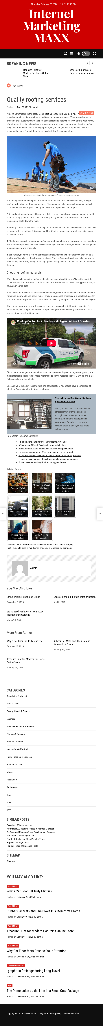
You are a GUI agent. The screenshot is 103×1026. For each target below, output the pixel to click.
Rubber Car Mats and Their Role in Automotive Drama (72, 642)
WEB (9, 810)
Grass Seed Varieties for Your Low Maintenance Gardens (25, 613)
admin (36, 107)
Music (9, 772)
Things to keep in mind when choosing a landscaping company (48, 459)
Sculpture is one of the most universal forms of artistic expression (50, 455)
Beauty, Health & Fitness (18, 711)
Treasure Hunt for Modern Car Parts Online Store (36, 73)
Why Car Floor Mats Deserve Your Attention (82, 71)
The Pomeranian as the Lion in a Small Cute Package (43, 991)
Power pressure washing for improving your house (42, 462)
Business (11, 719)
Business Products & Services (21, 726)
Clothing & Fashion (16, 734)
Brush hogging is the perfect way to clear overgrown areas (46, 448)
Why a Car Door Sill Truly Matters (24, 641)
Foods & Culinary (15, 741)
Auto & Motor (13, 703)
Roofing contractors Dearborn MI (60, 114)
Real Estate (12, 779)
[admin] (20, 568)
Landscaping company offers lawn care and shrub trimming (47, 452)
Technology (12, 787)
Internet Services (14, 764)
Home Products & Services (19, 757)
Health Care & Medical (17, 749)
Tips (9, 795)
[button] (92, 63)
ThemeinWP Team (71, 1013)
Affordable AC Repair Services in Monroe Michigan (42, 445)
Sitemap (11, 861)
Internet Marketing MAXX (51, 25)
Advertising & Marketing (18, 696)
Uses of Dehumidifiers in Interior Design (75, 596)
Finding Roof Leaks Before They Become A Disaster (43, 442)
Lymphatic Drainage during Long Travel (33, 971)
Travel (9, 802)
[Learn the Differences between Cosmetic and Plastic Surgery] (3, 514)
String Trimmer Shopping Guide (23, 596)
